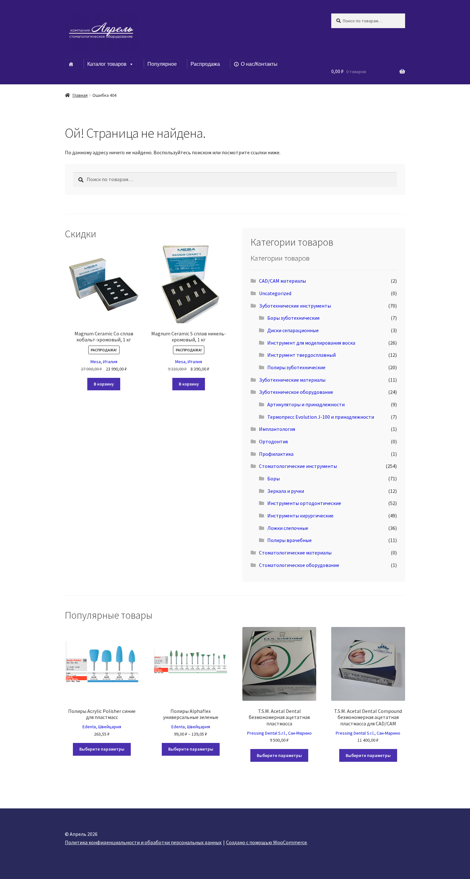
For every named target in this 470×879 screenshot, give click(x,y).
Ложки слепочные (287, 528)
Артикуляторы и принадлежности (306, 404)
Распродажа (205, 64)
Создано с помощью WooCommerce (266, 842)
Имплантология (277, 429)
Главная (80, 95)
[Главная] (71, 64)
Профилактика (276, 454)
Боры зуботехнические (293, 318)
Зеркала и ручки (285, 491)
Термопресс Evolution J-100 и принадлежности (320, 417)
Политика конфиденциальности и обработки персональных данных (143, 842)
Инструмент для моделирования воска (311, 343)
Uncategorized (275, 293)
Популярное (162, 64)
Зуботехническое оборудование (296, 392)
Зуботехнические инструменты (295, 305)
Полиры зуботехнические (296, 367)
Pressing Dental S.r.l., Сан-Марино (279, 733)
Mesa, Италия (103, 361)
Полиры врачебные (289, 540)
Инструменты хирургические (300, 515)
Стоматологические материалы (295, 552)
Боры (273, 478)
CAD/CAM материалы (282, 281)
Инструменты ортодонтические (304, 503)
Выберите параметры (101, 749)
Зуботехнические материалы (292, 380)
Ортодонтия (273, 441)
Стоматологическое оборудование (299, 565)
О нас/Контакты (259, 64)
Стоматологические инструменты (298, 466)
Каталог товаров (107, 64)
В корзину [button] (104, 384)
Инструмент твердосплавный (301, 355)
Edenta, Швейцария (101, 727)
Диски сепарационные (293, 330)
